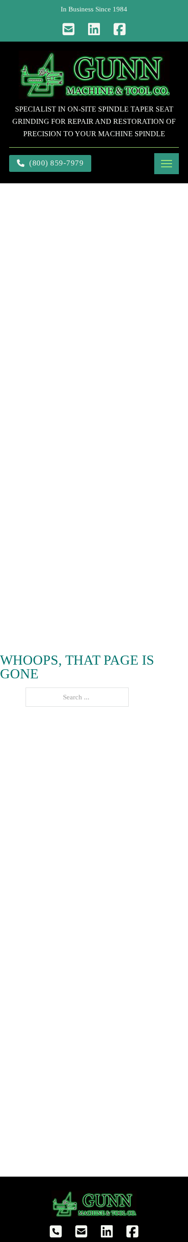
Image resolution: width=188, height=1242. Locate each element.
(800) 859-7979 (56, 163)
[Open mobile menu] (166, 163)
